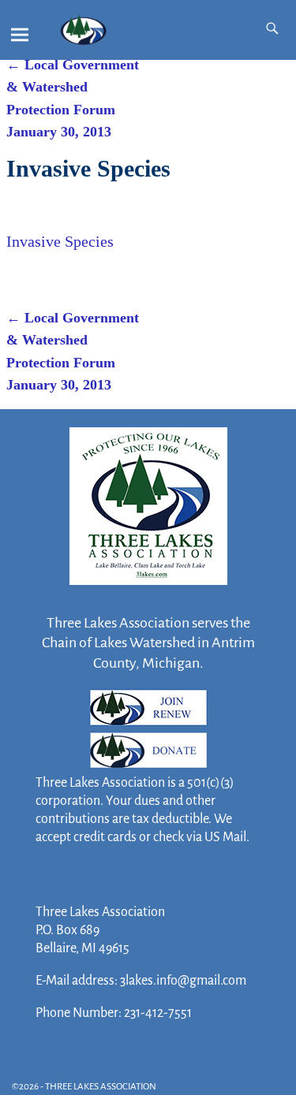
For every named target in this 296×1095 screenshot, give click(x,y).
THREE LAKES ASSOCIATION (100, 1087)
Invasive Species (60, 241)
